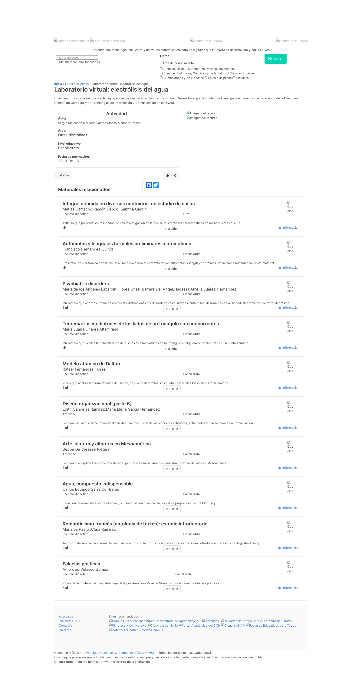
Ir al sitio (63, 175)
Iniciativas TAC (69, 621)
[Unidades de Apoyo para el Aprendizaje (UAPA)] (256, 621)
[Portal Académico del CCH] (199, 625)
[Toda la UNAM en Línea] (127, 621)
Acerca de (66, 616)
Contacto (65, 625)
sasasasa (242, 78)
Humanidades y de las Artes (183, 78)
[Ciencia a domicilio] (163, 625)
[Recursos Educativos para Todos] (271, 625)
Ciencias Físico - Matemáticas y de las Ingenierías (199, 69)
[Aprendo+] (211, 621)
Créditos (65, 630)
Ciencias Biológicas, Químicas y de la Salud (194, 73)
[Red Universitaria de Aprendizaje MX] (173, 621)
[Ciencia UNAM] (233, 625)
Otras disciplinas (220, 78)
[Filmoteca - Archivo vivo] (128, 625)
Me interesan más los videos (79, 62)
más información (287, 227)
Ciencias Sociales (242, 73)
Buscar (275, 58)
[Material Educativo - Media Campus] (136, 630)
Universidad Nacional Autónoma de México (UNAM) (119, 652)
